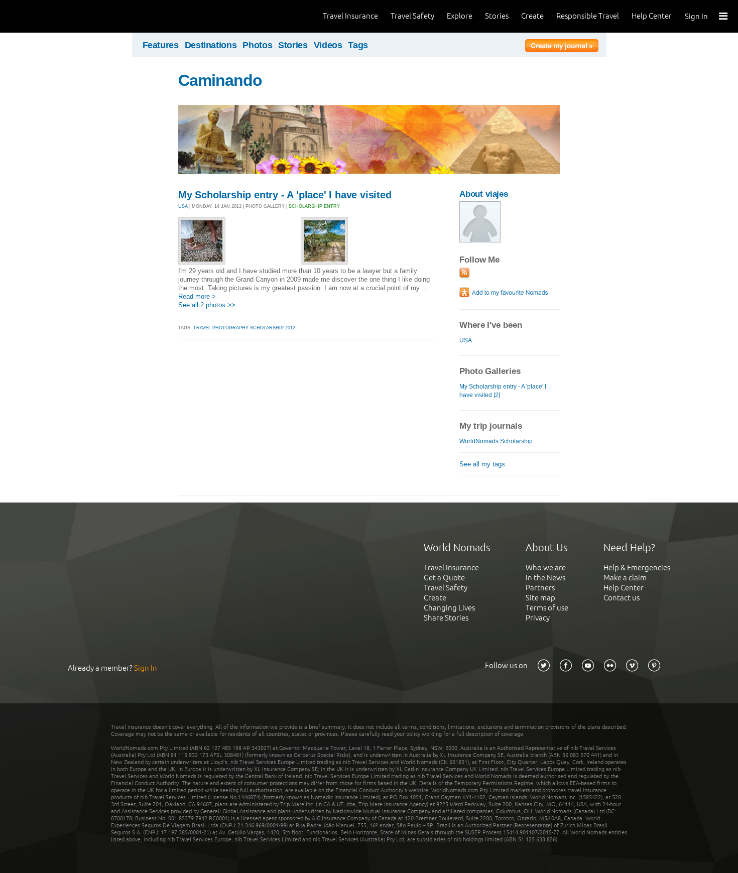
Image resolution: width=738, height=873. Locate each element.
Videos (328, 45)
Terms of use (547, 607)
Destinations (211, 45)
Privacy (538, 617)
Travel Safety (412, 16)
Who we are (546, 567)
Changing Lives (449, 607)
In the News (545, 577)
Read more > (197, 296)
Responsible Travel (587, 16)
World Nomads (52, 16)
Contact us (621, 597)
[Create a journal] (561, 47)
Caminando (220, 80)
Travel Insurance (350, 16)
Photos (257, 45)
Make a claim (625, 577)
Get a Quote (444, 577)
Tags (358, 45)
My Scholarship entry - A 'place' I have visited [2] (502, 391)
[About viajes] (480, 240)
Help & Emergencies (636, 567)
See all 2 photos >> (206, 305)
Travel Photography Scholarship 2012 (244, 327)
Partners (540, 587)
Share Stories (446, 617)
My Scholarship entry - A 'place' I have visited (285, 194)
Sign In (696, 16)
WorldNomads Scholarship (496, 441)
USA (183, 206)
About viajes (483, 194)
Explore (459, 16)
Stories (497, 16)
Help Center (652, 16)
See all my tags (482, 464)
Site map (540, 597)
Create (532, 16)
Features (161, 45)
